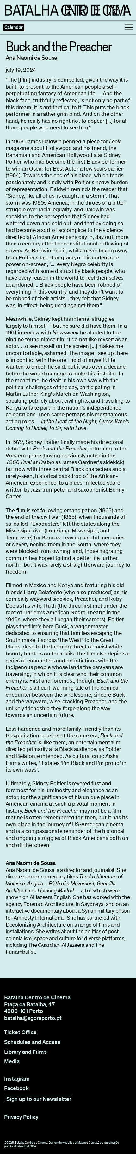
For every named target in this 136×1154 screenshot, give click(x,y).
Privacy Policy (21, 1117)
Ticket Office (20, 1032)
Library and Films (25, 1052)
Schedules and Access (32, 1042)
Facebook (16, 1088)
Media (12, 1061)
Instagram (17, 1079)
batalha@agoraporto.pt (33, 1017)
